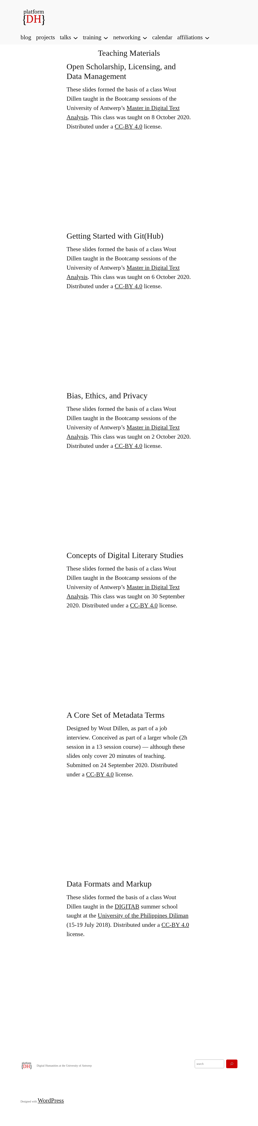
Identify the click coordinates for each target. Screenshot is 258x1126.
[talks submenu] (75, 37)
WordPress (51, 1100)
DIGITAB (127, 906)
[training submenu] (105, 37)
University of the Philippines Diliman (143, 915)
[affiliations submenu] (207, 37)
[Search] (231, 1064)
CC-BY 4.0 (128, 126)
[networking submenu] (145, 37)
